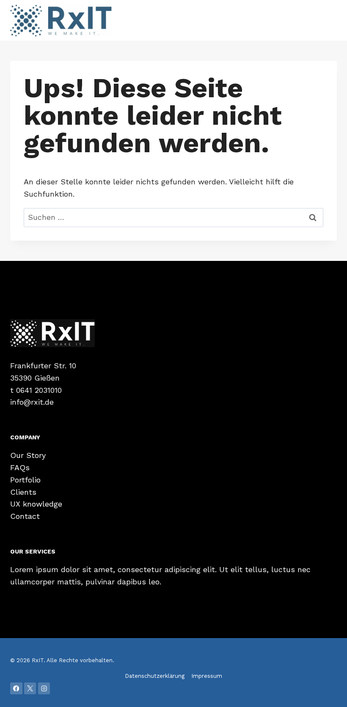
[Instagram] (44, 688)
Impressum (206, 676)
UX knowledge (36, 503)
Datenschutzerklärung (155, 676)
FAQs (20, 467)
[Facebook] (16, 688)
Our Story (28, 455)
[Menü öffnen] (329, 20)
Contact (25, 516)
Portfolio (25, 479)
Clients (23, 492)
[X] (30, 688)
